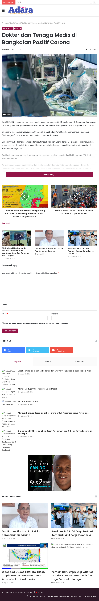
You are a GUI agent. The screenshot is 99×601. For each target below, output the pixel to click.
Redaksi (74, 596)
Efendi (6, 49)
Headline (17, 28)
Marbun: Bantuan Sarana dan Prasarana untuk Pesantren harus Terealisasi (53, 413)
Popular (17, 361)
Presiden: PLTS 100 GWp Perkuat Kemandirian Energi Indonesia (42, 2)
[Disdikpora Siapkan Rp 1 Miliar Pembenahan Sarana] (49, 238)
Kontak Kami (64, 596)
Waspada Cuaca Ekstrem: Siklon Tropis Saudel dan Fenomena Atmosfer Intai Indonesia (23, 575)
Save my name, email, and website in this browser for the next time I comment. (36, 323)
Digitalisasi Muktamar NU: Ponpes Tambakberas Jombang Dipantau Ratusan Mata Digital (15, 252)
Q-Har (40, 592)
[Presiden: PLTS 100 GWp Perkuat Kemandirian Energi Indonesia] (82, 238)
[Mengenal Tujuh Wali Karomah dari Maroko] (9, 393)
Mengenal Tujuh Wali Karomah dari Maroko (38, 389)
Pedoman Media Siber (87, 596)
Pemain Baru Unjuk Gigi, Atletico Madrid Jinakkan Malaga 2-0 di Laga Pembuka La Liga (72, 575)
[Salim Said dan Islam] (9, 405)
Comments (80, 361)
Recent (48, 361)
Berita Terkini (15, 23)
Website (54, 314)
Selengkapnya (49, 174)
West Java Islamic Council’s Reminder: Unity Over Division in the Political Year (54, 371)
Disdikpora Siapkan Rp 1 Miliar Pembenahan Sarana (49, 249)
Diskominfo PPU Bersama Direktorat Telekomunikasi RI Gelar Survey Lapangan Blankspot (55, 432)
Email (5, 314)
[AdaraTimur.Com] (20, 10)
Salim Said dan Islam (28, 401)
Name (5, 304)
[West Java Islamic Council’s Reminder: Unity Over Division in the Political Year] (9, 378)
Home (6, 23)
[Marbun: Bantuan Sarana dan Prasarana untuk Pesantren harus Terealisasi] (9, 420)
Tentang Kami (52, 596)
